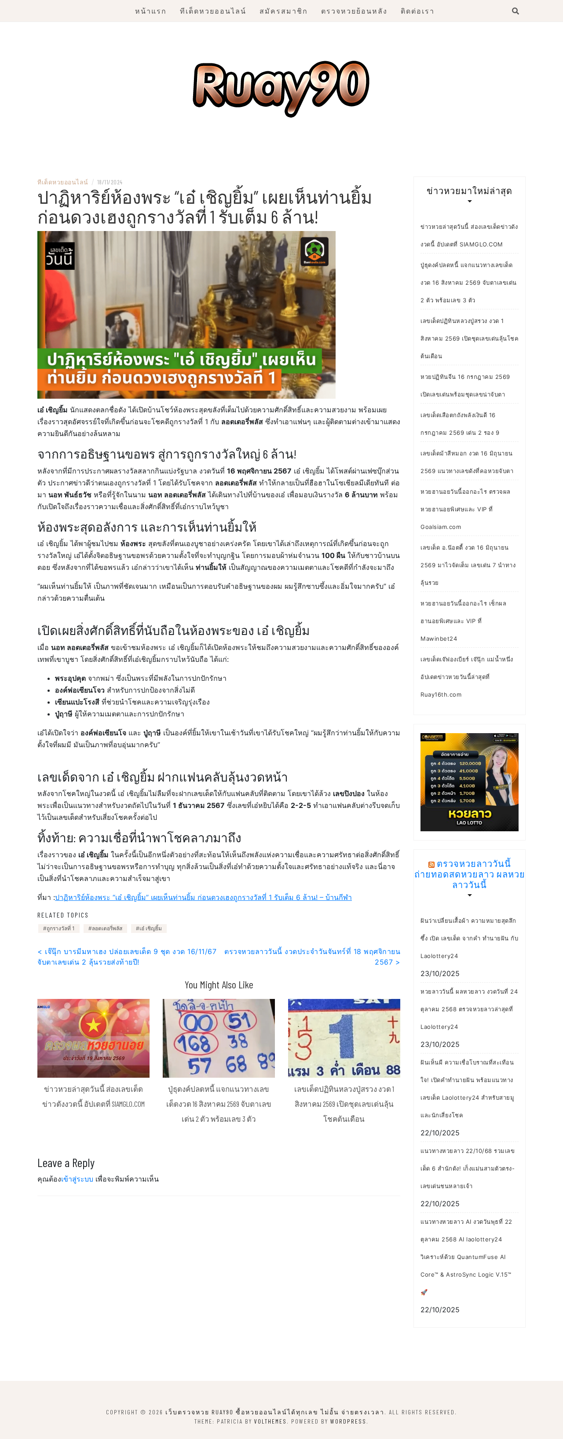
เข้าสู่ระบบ (77, 1179)
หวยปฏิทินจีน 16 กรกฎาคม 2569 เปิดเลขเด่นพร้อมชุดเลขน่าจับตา (465, 385)
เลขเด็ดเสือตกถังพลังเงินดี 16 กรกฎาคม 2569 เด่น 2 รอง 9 (459, 423)
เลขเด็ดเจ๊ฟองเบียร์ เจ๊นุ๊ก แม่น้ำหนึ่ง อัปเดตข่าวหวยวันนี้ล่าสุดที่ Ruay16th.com (466, 677)
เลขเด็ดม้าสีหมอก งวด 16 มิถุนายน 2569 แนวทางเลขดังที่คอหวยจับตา (466, 462)
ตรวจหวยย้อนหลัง (354, 11)
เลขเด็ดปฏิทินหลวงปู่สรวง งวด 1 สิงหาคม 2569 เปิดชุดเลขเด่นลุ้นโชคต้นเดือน (344, 1103)
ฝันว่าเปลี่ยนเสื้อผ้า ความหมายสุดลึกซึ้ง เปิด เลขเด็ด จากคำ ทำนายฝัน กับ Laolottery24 (469, 938)
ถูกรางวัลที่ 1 (61, 928)
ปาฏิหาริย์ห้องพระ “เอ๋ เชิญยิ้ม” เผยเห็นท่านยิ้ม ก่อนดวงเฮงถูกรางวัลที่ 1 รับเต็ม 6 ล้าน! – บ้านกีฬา (203, 897)
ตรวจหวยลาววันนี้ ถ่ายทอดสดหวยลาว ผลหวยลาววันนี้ (469, 874)
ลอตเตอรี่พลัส (107, 928)
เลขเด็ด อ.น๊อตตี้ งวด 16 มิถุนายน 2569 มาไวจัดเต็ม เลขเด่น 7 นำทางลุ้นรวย (467, 565)
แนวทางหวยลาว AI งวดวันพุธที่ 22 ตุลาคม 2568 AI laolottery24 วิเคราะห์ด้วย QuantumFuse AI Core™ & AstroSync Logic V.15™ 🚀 (466, 1257)
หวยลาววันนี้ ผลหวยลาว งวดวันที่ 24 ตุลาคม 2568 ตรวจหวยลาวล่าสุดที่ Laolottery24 (469, 1009)
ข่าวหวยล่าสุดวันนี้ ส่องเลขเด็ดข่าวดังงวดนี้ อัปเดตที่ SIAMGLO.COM (469, 235)
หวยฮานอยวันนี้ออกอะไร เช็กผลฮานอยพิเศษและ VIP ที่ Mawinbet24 (463, 621)
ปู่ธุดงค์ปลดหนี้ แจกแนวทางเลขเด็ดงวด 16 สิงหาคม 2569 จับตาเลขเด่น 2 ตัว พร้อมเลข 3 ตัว (218, 1103)
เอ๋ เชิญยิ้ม (150, 928)
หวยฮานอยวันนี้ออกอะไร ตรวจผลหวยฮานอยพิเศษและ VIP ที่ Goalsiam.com (465, 509)
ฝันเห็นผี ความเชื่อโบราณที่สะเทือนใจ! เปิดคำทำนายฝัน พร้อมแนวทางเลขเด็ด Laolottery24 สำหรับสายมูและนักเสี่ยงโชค (467, 1089)
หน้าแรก (151, 11)
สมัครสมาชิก (284, 11)
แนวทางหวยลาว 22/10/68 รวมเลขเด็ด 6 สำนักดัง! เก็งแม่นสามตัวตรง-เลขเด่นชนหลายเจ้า (467, 1168)
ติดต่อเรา (418, 11)
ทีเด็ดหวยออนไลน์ (213, 11)
